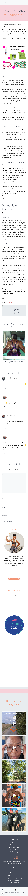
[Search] (21, 595)
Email (4, 507)
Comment (6, 474)
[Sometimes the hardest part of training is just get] (14, 795)
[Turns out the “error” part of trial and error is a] (14, 771)
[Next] (25, 344)
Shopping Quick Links (14, 880)
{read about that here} (15, 27)
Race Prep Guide (14, 882)
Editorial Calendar (14, 847)
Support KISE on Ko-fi (14, 875)
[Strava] (20, 890)
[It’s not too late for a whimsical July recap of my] (14, 819)
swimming (9, 302)
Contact (14, 842)
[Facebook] (11, 890)
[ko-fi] (15, 890)
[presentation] (14, 345)
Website (4, 515)
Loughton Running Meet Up (14, 878)
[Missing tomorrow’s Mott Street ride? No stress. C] (14, 723)
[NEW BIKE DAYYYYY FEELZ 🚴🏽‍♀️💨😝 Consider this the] (14, 747)
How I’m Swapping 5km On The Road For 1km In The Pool (14, 362)
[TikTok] (17, 890)
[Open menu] (25, 2)
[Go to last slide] (3, 344)
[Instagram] (9, 890)
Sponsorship (14, 845)
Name (4, 499)
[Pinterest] (13, 890)
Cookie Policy (14, 852)
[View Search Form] (22, 2)
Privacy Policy (14, 849)
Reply (4, 388)
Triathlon (14, 15)
